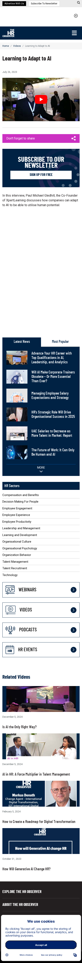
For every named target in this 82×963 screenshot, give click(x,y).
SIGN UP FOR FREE (41, 175)
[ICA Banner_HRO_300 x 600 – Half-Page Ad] (41, 270)
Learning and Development (19, 535)
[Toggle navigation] (74, 33)
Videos (17, 46)
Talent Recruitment (14, 568)
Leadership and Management (21, 528)
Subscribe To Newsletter (44, 3)
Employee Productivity (16, 521)
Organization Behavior (16, 555)
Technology (10, 575)
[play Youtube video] (41, 99)
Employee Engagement (17, 508)
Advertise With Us (14, 3)
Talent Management (15, 561)
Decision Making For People (20, 501)
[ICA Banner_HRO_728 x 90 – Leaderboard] (41, 16)
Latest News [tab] (22, 342)
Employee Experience (16, 515)
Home (5, 46)
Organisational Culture (16, 541)
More (41, 467)
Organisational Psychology (19, 548)
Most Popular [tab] (60, 342)
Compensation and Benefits (20, 495)
